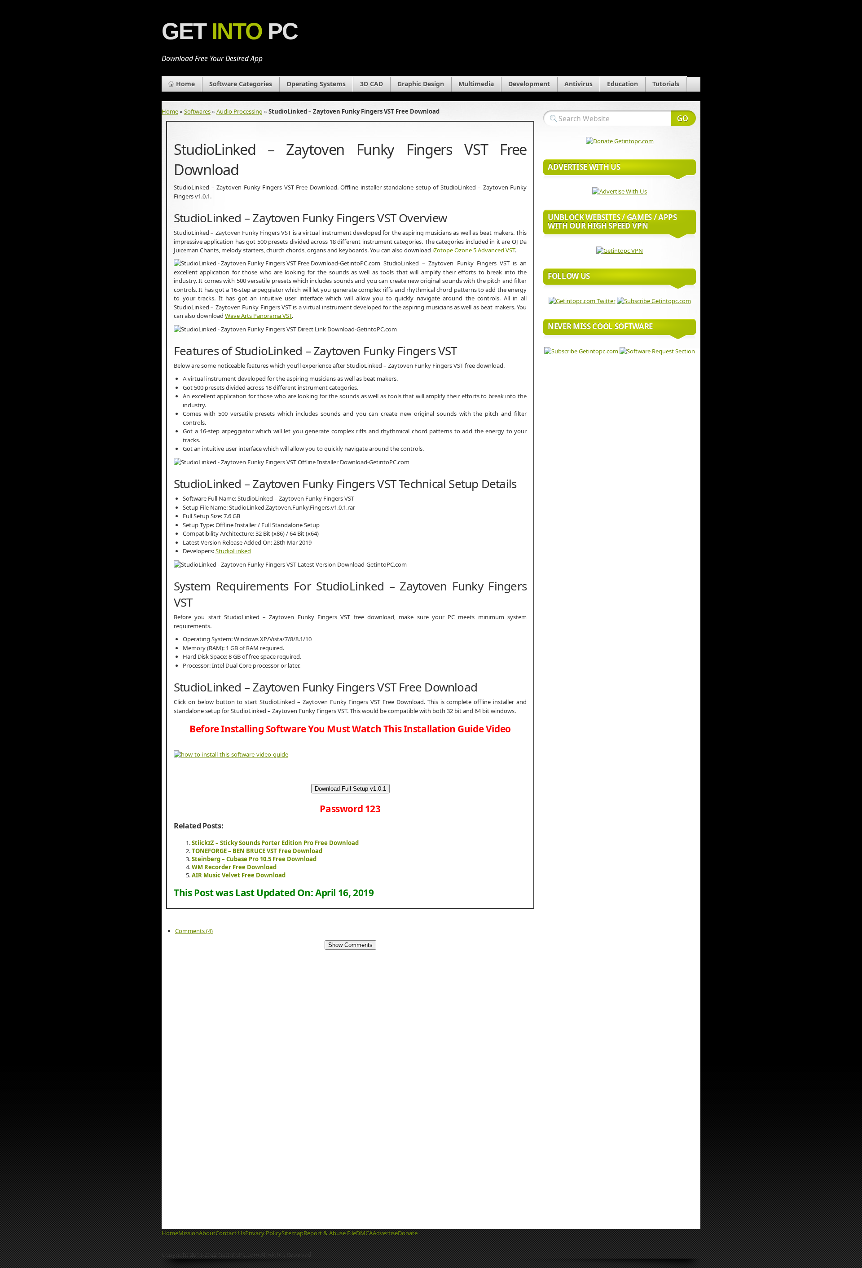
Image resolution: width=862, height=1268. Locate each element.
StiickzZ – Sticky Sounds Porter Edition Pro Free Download (275, 843)
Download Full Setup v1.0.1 (350, 788)
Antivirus (578, 83)
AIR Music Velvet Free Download (239, 875)
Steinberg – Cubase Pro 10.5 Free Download (254, 859)
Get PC (230, 31)
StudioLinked (233, 551)
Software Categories (240, 83)
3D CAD (371, 83)
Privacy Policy (263, 1233)
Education (622, 83)
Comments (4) (194, 931)
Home (185, 83)
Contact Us (230, 1233)
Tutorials (665, 83)
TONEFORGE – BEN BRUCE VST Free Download (257, 851)
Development (529, 83)
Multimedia (476, 83)
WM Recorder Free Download (234, 867)
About (207, 1233)
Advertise (385, 1233)
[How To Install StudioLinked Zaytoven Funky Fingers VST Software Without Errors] (231, 754)
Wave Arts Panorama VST (258, 316)
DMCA (364, 1233)
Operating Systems (316, 83)
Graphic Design (420, 83)
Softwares (197, 111)
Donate (408, 1233)
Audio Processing (239, 111)
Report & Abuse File (329, 1233)
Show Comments (350, 945)
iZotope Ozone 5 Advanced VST (473, 250)
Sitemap (292, 1233)
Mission (188, 1233)
